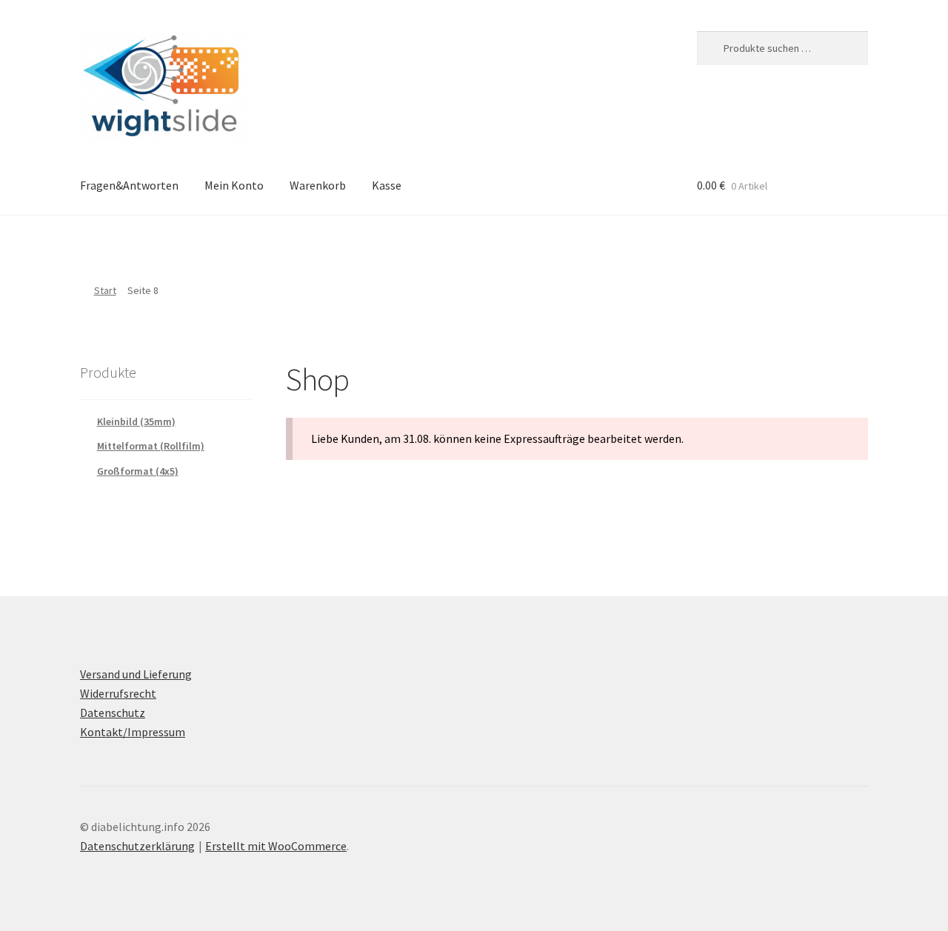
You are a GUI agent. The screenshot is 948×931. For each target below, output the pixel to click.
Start (105, 290)
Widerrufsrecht (118, 693)
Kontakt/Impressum (132, 731)
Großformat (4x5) (137, 471)
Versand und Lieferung (136, 674)
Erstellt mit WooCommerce (276, 845)
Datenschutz (112, 712)
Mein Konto (234, 185)
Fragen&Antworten (129, 185)
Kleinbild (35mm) (136, 421)
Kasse (386, 185)
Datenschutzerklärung (137, 845)
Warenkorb (318, 185)
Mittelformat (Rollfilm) (150, 446)
